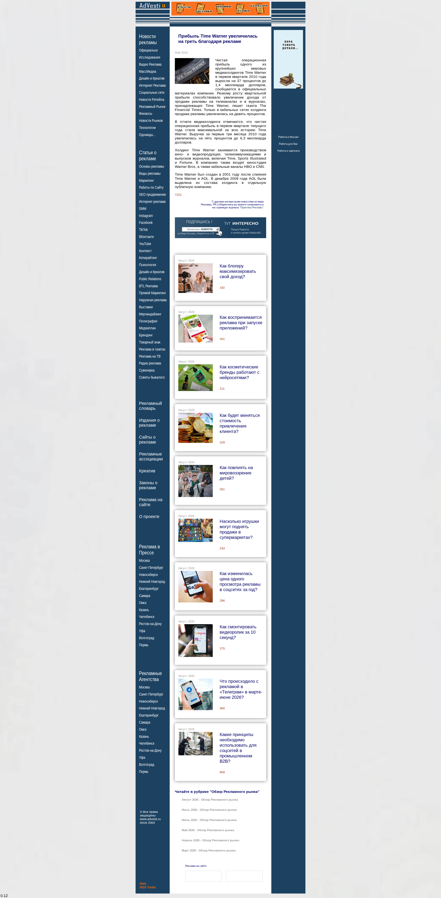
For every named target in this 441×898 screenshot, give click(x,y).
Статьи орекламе (147, 155)
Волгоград (146, 638)
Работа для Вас (288, 143)
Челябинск (146, 617)
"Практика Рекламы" (251, 207)
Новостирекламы (148, 39)
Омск (142, 603)
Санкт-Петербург (151, 568)
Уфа (142, 631)
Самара (144, 596)
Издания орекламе (149, 423)
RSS (143, 883)
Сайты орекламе (147, 439)
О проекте (149, 516)
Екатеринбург (149, 589)
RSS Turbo (148, 887)
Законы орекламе (148, 485)
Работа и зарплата (288, 150)
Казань (144, 610)
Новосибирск (148, 575)
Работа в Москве (288, 136)
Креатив (147, 470)
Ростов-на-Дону (150, 624)
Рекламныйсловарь (150, 406)
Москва (144, 561)
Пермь (143, 645)
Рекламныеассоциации (151, 456)
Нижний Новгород (152, 582)
